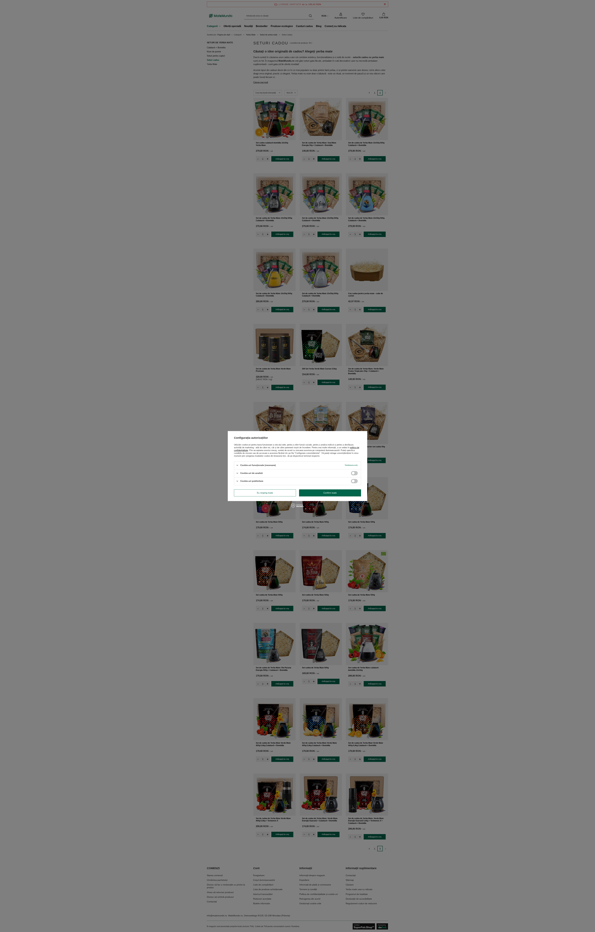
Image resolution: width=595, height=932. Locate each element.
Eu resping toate (265, 493)
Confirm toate (330, 493)
